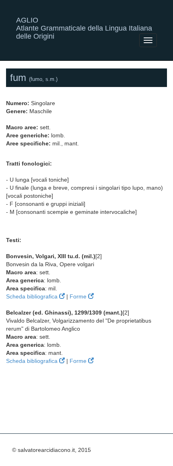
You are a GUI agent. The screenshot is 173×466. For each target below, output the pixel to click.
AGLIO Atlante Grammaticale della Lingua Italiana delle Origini (84, 23)
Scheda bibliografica (32, 296)
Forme (79, 296)
